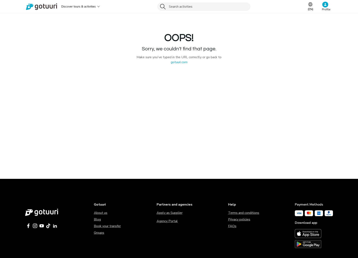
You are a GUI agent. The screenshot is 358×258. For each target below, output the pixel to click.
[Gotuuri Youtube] (41, 226)
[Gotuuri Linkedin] (55, 226)
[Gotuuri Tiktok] (48, 226)
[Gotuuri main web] (41, 212)
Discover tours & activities (78, 6)
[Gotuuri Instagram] (35, 226)
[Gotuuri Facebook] (28, 226)
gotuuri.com (179, 62)
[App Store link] (314, 234)
